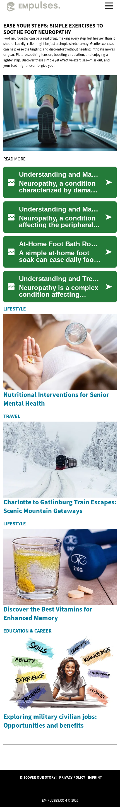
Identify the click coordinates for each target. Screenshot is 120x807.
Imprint (95, 777)
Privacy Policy (72, 777)
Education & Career (27, 631)
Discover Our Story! (38, 777)
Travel (11, 416)
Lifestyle (14, 309)
